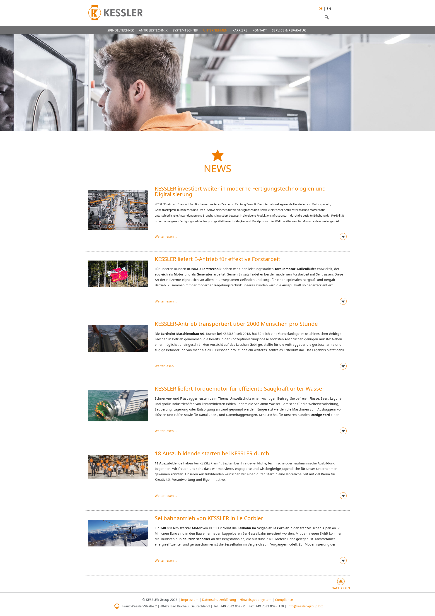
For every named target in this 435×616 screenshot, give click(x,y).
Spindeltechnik (120, 30)
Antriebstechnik (153, 30)
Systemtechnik (185, 30)
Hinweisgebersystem (255, 599)
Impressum (189, 599)
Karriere (239, 30)
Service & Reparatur (289, 30)
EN (329, 8)
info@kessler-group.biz (305, 606)
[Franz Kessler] (115, 12)
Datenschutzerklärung (219, 599)
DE (321, 8)
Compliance (284, 599)
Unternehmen (215, 30)
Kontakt (259, 30)
